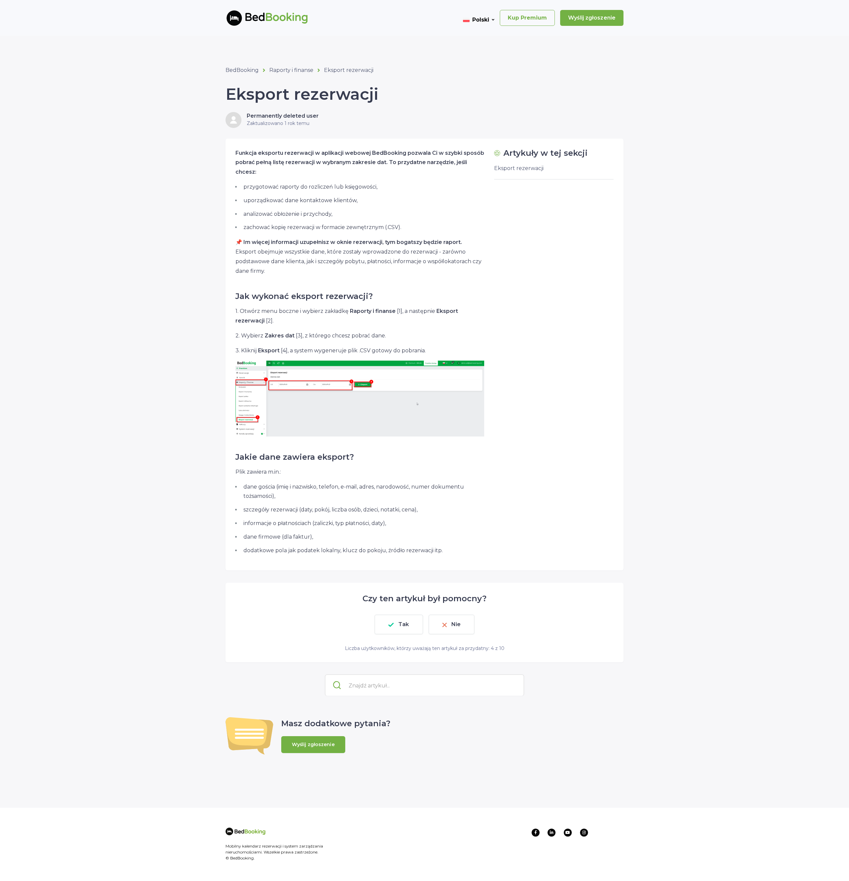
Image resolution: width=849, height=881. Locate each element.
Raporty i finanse (291, 70)
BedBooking (242, 70)
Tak (403, 624)
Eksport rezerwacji (348, 70)
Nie (456, 624)
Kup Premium (527, 18)
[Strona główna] (256, 18)
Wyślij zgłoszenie (592, 18)
